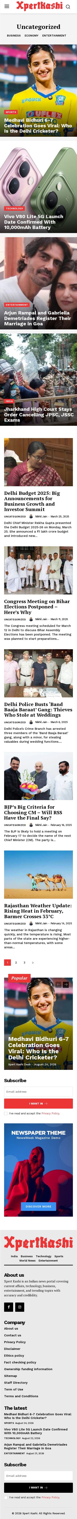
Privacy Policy (50, 1113)
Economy (31, 35)
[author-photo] (31, 516)
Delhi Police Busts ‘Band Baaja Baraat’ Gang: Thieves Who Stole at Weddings (38, 709)
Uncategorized (15, 516)
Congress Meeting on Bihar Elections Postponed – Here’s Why (37, 606)
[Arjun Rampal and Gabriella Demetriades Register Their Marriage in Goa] (38, 283)
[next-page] (32, 962)
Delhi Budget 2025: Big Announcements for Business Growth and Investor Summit (32, 501)
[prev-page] (58, 985)
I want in (36, 1103)
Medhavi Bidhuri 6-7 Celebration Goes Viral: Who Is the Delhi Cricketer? (38, 1048)
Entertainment (54, 35)
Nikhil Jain (41, 516)
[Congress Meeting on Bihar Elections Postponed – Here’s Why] (38, 570)
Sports (11, 112)
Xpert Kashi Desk (19, 1064)
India (9, 401)
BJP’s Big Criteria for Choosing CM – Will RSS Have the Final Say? (33, 812)
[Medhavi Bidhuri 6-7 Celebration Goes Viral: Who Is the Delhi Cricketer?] (38, 90)
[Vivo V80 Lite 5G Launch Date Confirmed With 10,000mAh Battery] (38, 187)
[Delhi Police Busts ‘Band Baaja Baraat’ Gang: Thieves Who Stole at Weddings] (38, 673)
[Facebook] (8, 1307)
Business (14, 35)
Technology (14, 208)
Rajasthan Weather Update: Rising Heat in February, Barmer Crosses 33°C (38, 911)
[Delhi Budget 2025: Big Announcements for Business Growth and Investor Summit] (38, 462)
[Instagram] (19, 1307)
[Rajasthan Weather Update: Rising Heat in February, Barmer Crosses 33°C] (38, 875)
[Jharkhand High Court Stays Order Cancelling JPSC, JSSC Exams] (38, 380)
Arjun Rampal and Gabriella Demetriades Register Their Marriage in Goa (35, 1446)
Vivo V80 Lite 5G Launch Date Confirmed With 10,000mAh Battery (36, 1431)
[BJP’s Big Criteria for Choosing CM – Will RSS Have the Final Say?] (38, 776)
